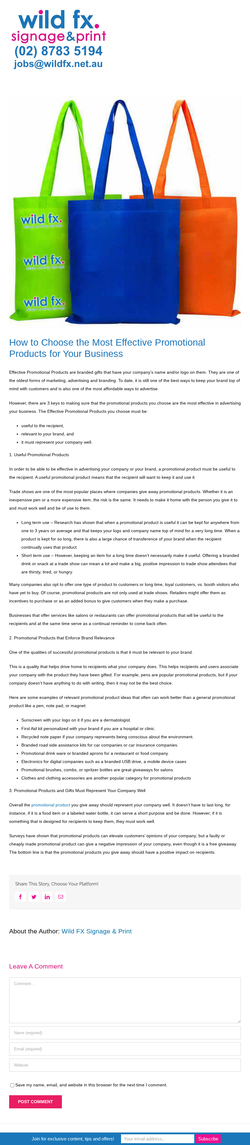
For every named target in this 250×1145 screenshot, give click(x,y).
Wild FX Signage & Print (97, 931)
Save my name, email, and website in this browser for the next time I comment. (91, 1084)
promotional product (50, 804)
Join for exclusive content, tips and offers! (73, 1138)
